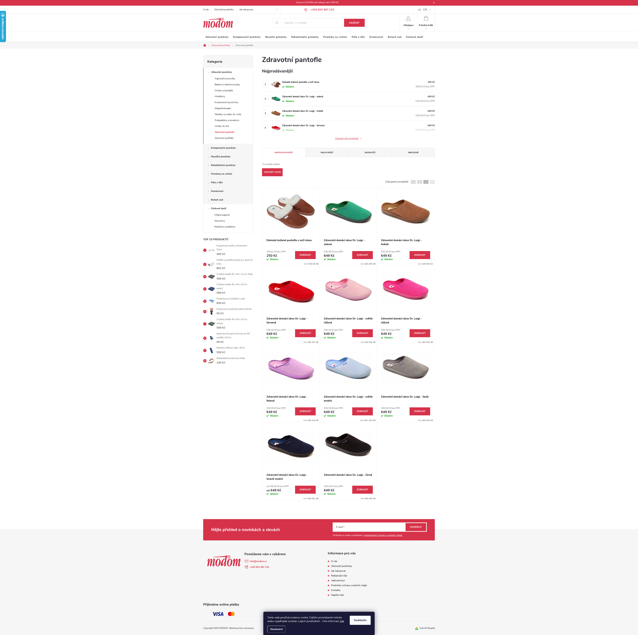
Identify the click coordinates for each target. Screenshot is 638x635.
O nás (206, 9)
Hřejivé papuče (222, 214)
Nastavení (276, 629)
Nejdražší (370, 152)
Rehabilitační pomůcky (223, 165)
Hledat (354, 23)
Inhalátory (220, 96)
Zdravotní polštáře (224, 138)
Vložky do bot (222, 126)
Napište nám (337, 595)
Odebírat (416, 527)
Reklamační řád (339, 575)
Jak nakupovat (246, 9)
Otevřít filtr (272, 172)
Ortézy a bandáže (224, 90)
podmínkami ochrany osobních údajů (383, 535)
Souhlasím (360, 620)
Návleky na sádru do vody (228, 114)
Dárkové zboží (218, 208)
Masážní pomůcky (220, 156)
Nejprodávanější (283, 152)
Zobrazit (305, 255)
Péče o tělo (217, 182)
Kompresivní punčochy (226, 102)
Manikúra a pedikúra (224, 226)
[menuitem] (217, 37)
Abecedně (413, 152)
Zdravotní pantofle (224, 132)
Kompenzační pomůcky (223, 147)
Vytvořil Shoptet (427, 628)
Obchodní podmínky (224, 9)
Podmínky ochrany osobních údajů (349, 585)
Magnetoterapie (223, 108)
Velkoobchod (338, 580)
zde (342, 621)
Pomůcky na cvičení (221, 173)
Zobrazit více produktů (347, 138)
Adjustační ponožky (225, 78)
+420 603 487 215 (259, 567)
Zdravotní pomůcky (221, 72)
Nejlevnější (327, 152)
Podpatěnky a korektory (227, 120)
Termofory (219, 220)
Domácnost (217, 191)
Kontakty (335, 590)
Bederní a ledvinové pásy (227, 84)
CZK (425, 9)
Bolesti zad (217, 199)
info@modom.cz (258, 561)
